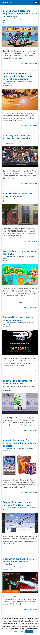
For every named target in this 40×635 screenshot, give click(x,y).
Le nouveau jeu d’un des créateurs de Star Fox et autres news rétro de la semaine (18, 76)
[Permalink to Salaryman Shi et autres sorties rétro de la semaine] (20, 404)
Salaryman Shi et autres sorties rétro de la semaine (19, 382)
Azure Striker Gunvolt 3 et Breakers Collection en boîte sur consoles (19, 443)
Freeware (31, 19)
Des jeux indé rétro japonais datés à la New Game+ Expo (17, 503)
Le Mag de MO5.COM (9, 2)
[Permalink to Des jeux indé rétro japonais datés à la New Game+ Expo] (20, 523)
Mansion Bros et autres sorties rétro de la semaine (18, 318)
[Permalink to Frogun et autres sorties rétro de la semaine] (20, 274)
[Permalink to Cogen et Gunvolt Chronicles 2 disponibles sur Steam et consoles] (20, 583)
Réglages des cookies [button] (16, 632)
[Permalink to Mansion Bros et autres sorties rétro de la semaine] (20, 342)
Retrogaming (6, 20)
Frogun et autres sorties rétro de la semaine (20, 252)
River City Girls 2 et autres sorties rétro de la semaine (16, 137)
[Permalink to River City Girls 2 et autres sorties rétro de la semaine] (20, 157)
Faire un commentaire (30, 63)
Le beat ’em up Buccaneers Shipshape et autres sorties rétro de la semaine (20, 13)
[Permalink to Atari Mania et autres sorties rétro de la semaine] (20, 214)
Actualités (25, 19)
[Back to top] (35, 630)
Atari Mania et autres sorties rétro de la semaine (17, 194)
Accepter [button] (28, 632)
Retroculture (32, 81)
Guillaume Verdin (9, 19)
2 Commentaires (32, 241)
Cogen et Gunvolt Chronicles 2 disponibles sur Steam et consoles (18, 561)
